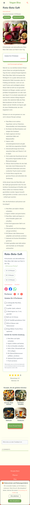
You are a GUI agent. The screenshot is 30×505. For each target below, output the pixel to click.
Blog (15, 479)
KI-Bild (23, 41)
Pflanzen (15, 475)
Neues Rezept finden (15, 426)
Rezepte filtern (15, 471)
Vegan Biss (15, 2)
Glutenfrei (7, 17)
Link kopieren (8, 284)
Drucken (17, 284)
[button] (27, 2)
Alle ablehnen (14, 496)
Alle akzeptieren (15, 501)
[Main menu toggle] (4, 3)
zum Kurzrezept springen (15, 64)
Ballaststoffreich (18, 17)
